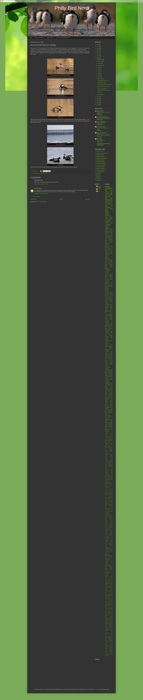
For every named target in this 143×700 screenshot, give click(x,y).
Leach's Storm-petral (101, 165)
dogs (110, 249)
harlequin (107, 319)
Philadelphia (108, 215)
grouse (111, 318)
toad (111, 641)
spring (109, 231)
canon (106, 586)
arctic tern (110, 390)
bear (106, 312)
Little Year (110, 500)
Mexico (106, 501)
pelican (106, 625)
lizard (111, 251)
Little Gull (107, 498)
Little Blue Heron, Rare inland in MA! (104, 118)
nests (106, 239)
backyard (107, 274)
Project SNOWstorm (101, 121)
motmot (111, 616)
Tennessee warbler (109, 555)
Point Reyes (109, 519)
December (100, 59)
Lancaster (110, 496)
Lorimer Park (107, 355)
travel (111, 643)
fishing (111, 278)
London (110, 354)
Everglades (110, 346)
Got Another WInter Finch (103, 80)
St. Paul (108, 385)
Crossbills (107, 293)
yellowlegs (107, 655)
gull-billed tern (109, 605)
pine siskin (107, 416)
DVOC (106, 229)
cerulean (110, 586)
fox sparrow (109, 600)
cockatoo (107, 591)
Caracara (107, 289)
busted (106, 584)
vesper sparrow (109, 647)
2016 (98, 52)
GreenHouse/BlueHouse (62, 37)
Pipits (111, 518)
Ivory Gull (98, 178)
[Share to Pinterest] (50, 171)
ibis (105, 407)
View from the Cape (101, 132)
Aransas (106, 437)
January (100, 94)
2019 (98, 46)
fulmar (111, 401)
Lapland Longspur (100, 156)
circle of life (107, 587)
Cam (108, 447)
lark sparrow (110, 612)
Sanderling (107, 221)
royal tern (109, 634)
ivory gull (107, 609)
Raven (108, 371)
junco (106, 611)
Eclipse (109, 461)
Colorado (107, 290)
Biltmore (110, 439)
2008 (98, 104)
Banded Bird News (102, 82)
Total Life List (50, 37)
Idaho (111, 351)
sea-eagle (108, 637)
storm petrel (109, 326)
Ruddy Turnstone (109, 375)
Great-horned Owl (109, 297)
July (99, 69)
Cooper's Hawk (109, 292)
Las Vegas (110, 299)
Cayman (110, 448)
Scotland (107, 380)
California (107, 200)
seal (111, 285)
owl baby (110, 622)
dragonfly (110, 315)
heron (109, 235)
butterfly (106, 249)
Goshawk (107, 471)
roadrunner (107, 633)
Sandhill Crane (108, 236)
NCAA (111, 507)
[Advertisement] (50, 680)
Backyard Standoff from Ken (104, 90)
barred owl (107, 391)
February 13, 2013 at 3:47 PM (41, 184)
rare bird (107, 204)
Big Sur (107, 439)
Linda (99, 189)
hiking (111, 319)
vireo (111, 428)
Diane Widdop (99, 187)
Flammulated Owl (109, 466)
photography (108, 224)
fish (108, 598)
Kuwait (106, 299)
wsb (111, 654)
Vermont (110, 565)
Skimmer (107, 244)
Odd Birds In (100, 138)
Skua (109, 543)
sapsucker (107, 636)
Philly (109, 515)
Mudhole (110, 505)
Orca (106, 511)
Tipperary (107, 561)
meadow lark (109, 322)
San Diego (110, 534)
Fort (106, 347)
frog (106, 601)
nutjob (106, 414)
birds (106, 197)
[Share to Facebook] (48, 171)
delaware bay (109, 398)
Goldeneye (107, 350)
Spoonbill (107, 548)
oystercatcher (108, 415)
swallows (110, 640)
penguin (110, 625)
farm (111, 595)
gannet (106, 403)
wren (109, 654)
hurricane (110, 607)
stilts (106, 638)
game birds (109, 601)
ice (105, 608)
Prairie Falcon (109, 522)
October (100, 63)
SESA (111, 532)
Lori (99, 191)
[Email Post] (41, 171)
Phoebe (106, 365)
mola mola (107, 412)
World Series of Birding (109, 210)
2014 (98, 55)
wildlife (106, 651)
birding (107, 186)
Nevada (106, 508)
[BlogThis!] (45, 171)
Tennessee (107, 554)
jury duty (110, 611)
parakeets (110, 623)
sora (111, 637)
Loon (106, 300)
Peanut (111, 301)
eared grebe (109, 317)
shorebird (107, 196)
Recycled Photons (101, 126)
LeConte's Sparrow (109, 497)
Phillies (111, 364)
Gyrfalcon (107, 351)
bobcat (111, 580)
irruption (110, 608)
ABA (111, 235)
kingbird (106, 283)
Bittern (106, 257)
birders (111, 393)
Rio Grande (110, 373)
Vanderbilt (107, 565)
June (99, 71)
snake (106, 425)
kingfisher (107, 321)
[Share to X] (47, 171)
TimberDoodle (107, 559)
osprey (106, 227)
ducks (111, 200)
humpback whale (109, 405)
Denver (106, 457)
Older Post (87, 199)
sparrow (107, 214)
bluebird (106, 276)
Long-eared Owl (100, 171)
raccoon (106, 418)
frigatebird (107, 401)
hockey (106, 607)
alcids (111, 572)
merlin (111, 323)
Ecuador (106, 294)
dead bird (107, 594)
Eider (42, 173)
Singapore (107, 272)
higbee (106, 251)
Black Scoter (110, 440)
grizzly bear (110, 604)
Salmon (106, 533)
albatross (107, 572)
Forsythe (110, 232)
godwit (106, 318)
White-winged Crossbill (101, 158)
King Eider (98, 176)
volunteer (110, 328)
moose (111, 412)
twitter (111, 644)
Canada (106, 232)
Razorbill (98, 175)
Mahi (111, 355)
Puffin (111, 305)
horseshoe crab (109, 282)
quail (111, 416)
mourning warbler (109, 618)
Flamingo (110, 465)
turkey (106, 328)
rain (111, 629)
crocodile (110, 593)
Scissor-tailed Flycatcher (101, 153)
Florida (110, 194)
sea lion (110, 325)
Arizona (110, 220)
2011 (98, 99)
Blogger (107, 689)
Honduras (107, 243)
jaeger (108, 407)
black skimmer (109, 275)
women (106, 654)
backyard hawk (109, 246)
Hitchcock (107, 483)
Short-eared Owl (109, 537)
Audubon (107, 332)
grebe (109, 238)
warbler (107, 193)
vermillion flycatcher (109, 645)
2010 (98, 100)
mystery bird (107, 619)
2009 (98, 102)
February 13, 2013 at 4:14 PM (41, 193)
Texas (111, 229)
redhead (106, 630)
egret (106, 278)
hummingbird (108, 207)
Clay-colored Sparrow (101, 163)
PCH (108, 511)
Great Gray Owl (99, 151)
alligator (106, 310)
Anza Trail (110, 436)
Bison (106, 440)
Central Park (109, 451)
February (100, 78)
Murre (106, 507)
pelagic (106, 208)
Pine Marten (107, 518)
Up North (100, 92)
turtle (111, 426)
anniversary (107, 573)
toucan (106, 643)
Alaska (110, 218)
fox (111, 249)
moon (111, 615)
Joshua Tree (107, 490)
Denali (111, 293)
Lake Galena (109, 353)
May (99, 73)
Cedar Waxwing (109, 450)
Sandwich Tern (109, 536)
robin (111, 633)
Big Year (110, 199)
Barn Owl (110, 437)
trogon (108, 426)
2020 (98, 44)
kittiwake (107, 408)
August (99, 67)
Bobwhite (107, 287)
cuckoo (110, 397)
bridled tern (110, 582)
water (106, 650)
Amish (111, 330)
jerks (111, 609)
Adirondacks (107, 329)
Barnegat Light (37, 173)
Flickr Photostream (40, 37)
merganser (45, 173)
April (99, 75)
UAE (111, 562)
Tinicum (106, 308)
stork (106, 326)
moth (106, 616)
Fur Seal (110, 469)
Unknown (36, 188)
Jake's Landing (109, 489)
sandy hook (107, 422)
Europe (108, 262)
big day (110, 579)
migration (107, 213)
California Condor (100, 170)
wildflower (107, 430)
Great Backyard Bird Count (109, 474)
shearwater (107, 225)
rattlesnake (107, 419)
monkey (106, 615)
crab (108, 397)
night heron (107, 285)
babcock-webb (108, 311)
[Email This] (43, 171)
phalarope (107, 325)
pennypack (107, 202)
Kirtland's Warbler (109, 494)
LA (105, 496)
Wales (106, 566)
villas (111, 204)
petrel (106, 626)
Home (30, 37)
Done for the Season (101, 123)
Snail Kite (98, 173)
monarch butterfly (109, 253)
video (106, 428)
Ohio (111, 360)
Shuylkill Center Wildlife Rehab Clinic (109, 542)
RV (105, 526)
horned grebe (109, 404)
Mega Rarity (109, 267)
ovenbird (106, 622)
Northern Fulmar (100, 155)
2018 (98, 48)
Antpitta (106, 436)
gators (106, 602)
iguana (107, 608)
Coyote (111, 455)
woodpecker (108, 228)
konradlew (97, 689)
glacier (111, 403)
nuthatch (110, 620)
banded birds (109, 222)
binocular (107, 580)
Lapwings (107, 354)
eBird (111, 400)
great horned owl (109, 250)
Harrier (109, 479)
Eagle (111, 344)
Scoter (111, 379)
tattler (109, 641)
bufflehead (107, 583)
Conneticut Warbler (100, 161)
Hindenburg (107, 482)
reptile (111, 630)
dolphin (111, 276)
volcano (106, 648)
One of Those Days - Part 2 (104, 86)
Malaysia (107, 357)
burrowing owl (109, 247)
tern (111, 231)
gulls (106, 231)
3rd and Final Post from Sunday (105, 84)
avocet (111, 310)
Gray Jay (110, 296)
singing (111, 423)
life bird (107, 220)
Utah (111, 308)
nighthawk (107, 254)
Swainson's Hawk (109, 551)
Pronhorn (110, 525)
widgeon (110, 650)
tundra (106, 644)
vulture (111, 648)
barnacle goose (109, 577)
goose (111, 279)
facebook (108, 595)
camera (111, 584)
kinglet (106, 612)
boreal (106, 582)
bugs (111, 583)
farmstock (107, 597)
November (100, 61)
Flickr (106, 468)
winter (111, 652)
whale (106, 240)
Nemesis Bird (100, 111)
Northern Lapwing (100, 160)
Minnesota (107, 268)
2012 (98, 97)
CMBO (111, 340)
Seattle (111, 307)
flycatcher (107, 279)
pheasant (110, 626)
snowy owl (109, 206)
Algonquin (107, 330)
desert (106, 400)
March (99, 76)
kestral (111, 407)
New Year (110, 508)
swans (106, 641)
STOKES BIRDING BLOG (102, 117)
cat (108, 586)
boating (106, 238)
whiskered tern (109, 429)
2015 (98, 54)
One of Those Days (102, 88)
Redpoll (111, 527)
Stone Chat (109, 550)
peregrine (110, 239)
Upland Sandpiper (100, 168)
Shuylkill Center (109, 539)
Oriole (106, 361)
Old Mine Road (109, 509)
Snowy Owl (98, 180)
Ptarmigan (107, 369)
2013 (98, 57)
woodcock (107, 286)
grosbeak (107, 281)
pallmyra (106, 623)
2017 (98, 50)
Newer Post (33, 199)
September (100, 65)
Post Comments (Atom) (42, 201)
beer (106, 579)
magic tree (109, 411)
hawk (106, 217)
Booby (111, 242)
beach (111, 274)
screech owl (109, 256)
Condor (106, 342)
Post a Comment (36, 196)
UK (111, 236)
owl (111, 202)
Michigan (110, 501)
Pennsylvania (108, 203)
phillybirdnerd (107, 627)
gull (111, 238)
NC (109, 357)
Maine (111, 265)
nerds (111, 283)
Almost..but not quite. (101, 140)
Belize (111, 286)
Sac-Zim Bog (107, 376)
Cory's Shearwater (100, 166)
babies (111, 576)
